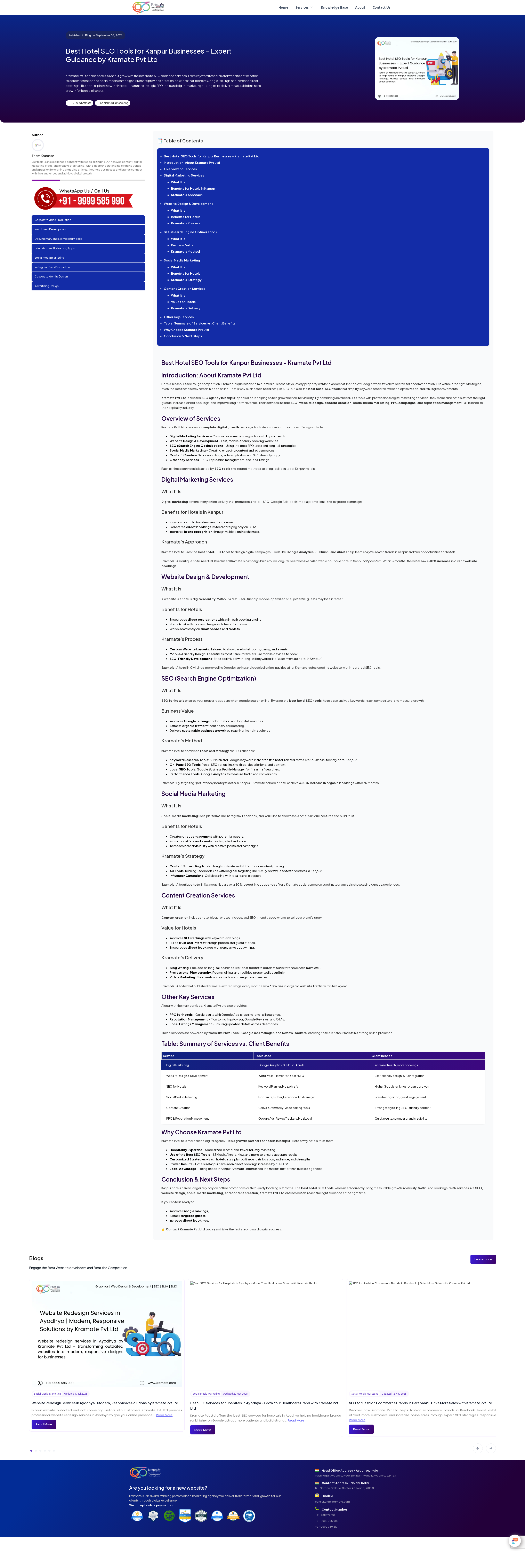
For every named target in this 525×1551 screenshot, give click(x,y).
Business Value (182, 245)
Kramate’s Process (185, 223)
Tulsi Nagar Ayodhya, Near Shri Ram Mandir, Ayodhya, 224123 (355, 1476)
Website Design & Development (188, 203)
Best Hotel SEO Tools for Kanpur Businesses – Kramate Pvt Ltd (211, 156)
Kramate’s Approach (187, 195)
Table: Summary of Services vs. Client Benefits (199, 323)
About (360, 7)
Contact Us (381, 7)
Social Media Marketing (182, 260)
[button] (304, 7)
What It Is (178, 182)
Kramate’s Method (185, 251)
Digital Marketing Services (184, 175)
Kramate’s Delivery (185, 308)
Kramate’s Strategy (186, 280)
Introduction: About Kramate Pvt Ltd (192, 162)
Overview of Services (180, 169)
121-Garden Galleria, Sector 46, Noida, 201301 (344, 1488)
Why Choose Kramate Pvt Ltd (186, 329)
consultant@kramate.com (332, 1502)
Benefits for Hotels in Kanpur (193, 188)
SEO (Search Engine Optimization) (190, 232)
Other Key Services (179, 317)
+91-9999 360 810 (326, 1527)
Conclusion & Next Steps (183, 336)
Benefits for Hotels (185, 217)
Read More (164, 1415)
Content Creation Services (184, 288)
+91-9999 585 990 (326, 1521)
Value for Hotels (183, 302)
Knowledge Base (334, 7)
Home (283, 7)
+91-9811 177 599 (325, 1515)
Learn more (483, 1259)
